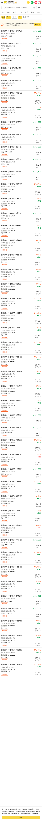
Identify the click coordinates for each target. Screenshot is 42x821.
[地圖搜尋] (39, 7)
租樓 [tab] (8, 12)
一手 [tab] (20, 12)
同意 (21, 818)
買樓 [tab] (3, 12)
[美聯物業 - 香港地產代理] (10, 2)
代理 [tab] (38, 12)
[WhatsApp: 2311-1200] (32, 2)
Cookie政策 (35, 813)
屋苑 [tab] (26, 12)
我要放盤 (37, 24)
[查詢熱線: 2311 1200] (28, 2)
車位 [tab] (32, 12)
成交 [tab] (14, 12)
